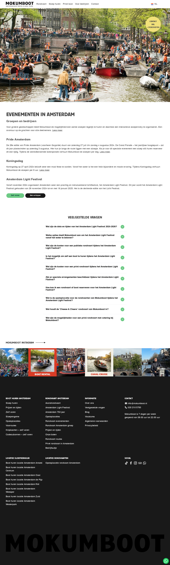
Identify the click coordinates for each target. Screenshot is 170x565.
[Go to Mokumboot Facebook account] (131, 464)
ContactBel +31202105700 (153, 24)
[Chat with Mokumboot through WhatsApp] (145, 464)
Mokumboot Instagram (20, 342)
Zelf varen (15, 195)
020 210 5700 (134, 408)
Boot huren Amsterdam (18, 398)
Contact (129, 398)
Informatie (90, 398)
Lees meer (57, 131)
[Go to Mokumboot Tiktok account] (127, 464)
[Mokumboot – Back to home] (21, 4)
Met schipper (35, 195)
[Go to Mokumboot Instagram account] (136, 464)
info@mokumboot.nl (137, 404)
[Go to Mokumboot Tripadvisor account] (140, 464)
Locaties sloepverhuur (18, 458)
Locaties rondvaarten (56, 458)
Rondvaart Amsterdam (57, 398)
